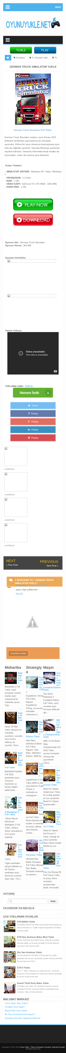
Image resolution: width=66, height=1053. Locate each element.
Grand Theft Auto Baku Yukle (33, 983)
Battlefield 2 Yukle (20, 678)
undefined (9, 469)
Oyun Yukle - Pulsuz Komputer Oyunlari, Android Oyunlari (42, 1047)
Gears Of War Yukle (20, 718)
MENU (58, 7)
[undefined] (30, 456)
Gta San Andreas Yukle (29, 952)
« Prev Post (12, 565)
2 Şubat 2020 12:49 (37, 585)
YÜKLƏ (29, 386)
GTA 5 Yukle (23, 967)
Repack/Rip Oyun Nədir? (16, 1010)
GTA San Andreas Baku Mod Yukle (35, 937)
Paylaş (34, 413)
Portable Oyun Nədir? (15, 1007)
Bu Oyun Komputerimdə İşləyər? (20, 1014)
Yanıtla (19, 593)
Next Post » (52, 565)
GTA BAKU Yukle (26, 921)
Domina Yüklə (41, 806)
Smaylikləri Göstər (18, 653)
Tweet (34, 405)
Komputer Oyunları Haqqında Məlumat (22, 1018)
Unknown (21, 585)
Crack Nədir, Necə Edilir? (16, 1003)
